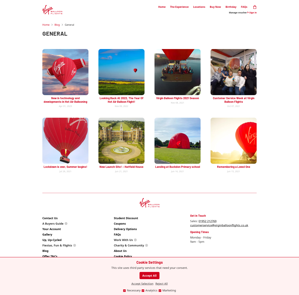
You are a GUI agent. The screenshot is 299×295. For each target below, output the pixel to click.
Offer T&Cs (49, 256)
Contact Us (50, 218)
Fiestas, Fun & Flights (57, 245)
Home (162, 7)
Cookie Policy (123, 256)
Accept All (149, 275)
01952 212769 (207, 221)
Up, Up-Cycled (52, 240)
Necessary (133, 290)
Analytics (151, 290)
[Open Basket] (255, 7)
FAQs (244, 7)
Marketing (169, 290)
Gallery (47, 234)
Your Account (51, 229)
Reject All (161, 284)
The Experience (179, 7)
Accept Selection (142, 284)
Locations (199, 7)
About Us (120, 251)
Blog (57, 24)
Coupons (120, 223)
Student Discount (126, 218)
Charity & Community (129, 245)
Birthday (230, 7)
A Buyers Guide (53, 223)
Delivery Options (125, 229)
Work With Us (123, 240)
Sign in (253, 12)
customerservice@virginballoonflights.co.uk (219, 225)
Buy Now (215, 7)
